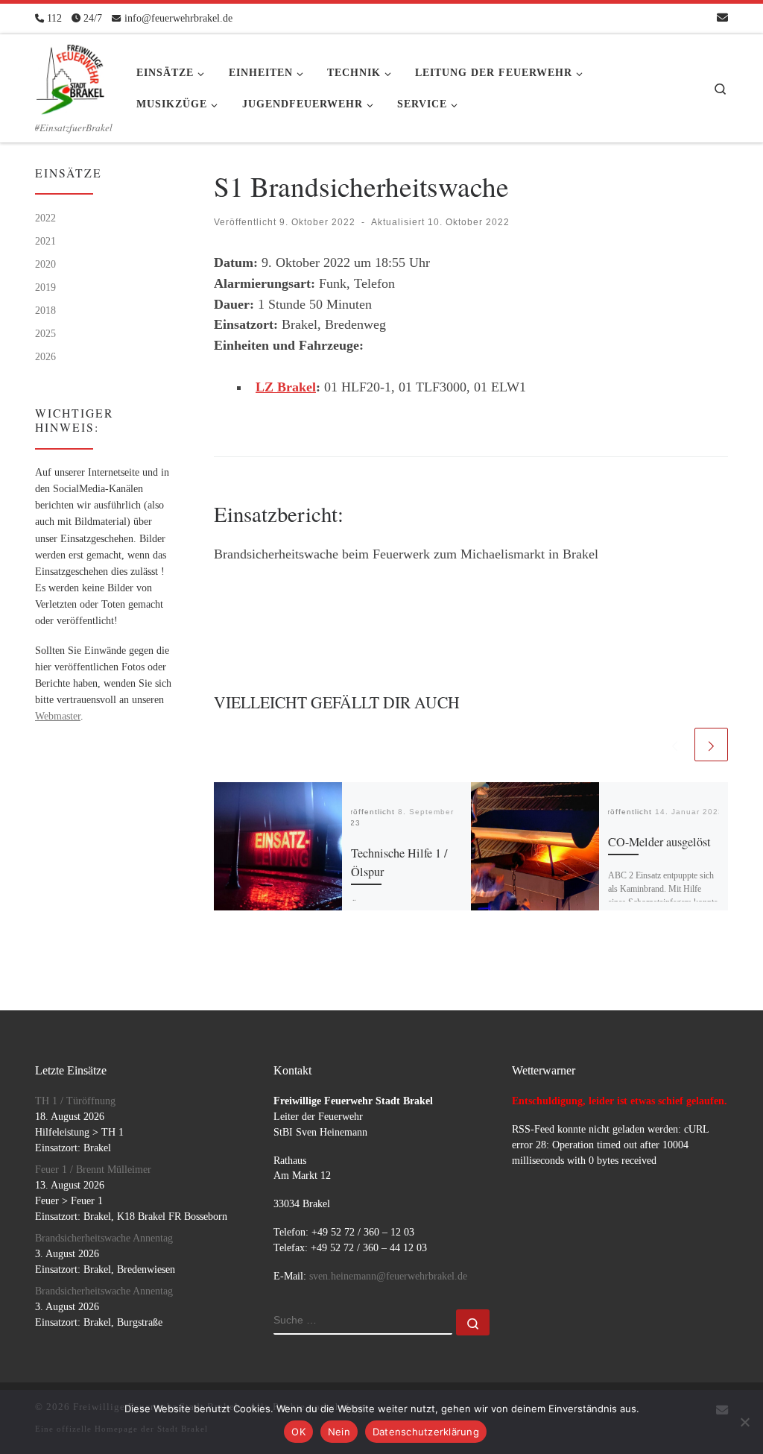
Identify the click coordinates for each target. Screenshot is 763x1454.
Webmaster (57, 716)
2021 (45, 241)
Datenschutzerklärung (426, 1432)
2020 (45, 264)
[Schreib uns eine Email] (722, 18)
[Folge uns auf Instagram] (699, 18)
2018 (45, 310)
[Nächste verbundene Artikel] (711, 744)
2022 (45, 218)
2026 (45, 356)
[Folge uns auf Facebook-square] (678, 18)
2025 (45, 333)
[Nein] (744, 1421)
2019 (45, 287)
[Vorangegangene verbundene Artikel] (674, 744)
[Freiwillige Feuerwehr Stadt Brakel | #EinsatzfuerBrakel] (71, 74)
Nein (339, 1432)
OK (298, 1432)
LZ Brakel (286, 387)
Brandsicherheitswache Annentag (104, 1238)
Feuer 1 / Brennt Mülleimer (93, 1169)
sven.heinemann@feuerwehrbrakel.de (388, 1276)
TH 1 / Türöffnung (75, 1101)
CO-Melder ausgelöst (659, 842)
